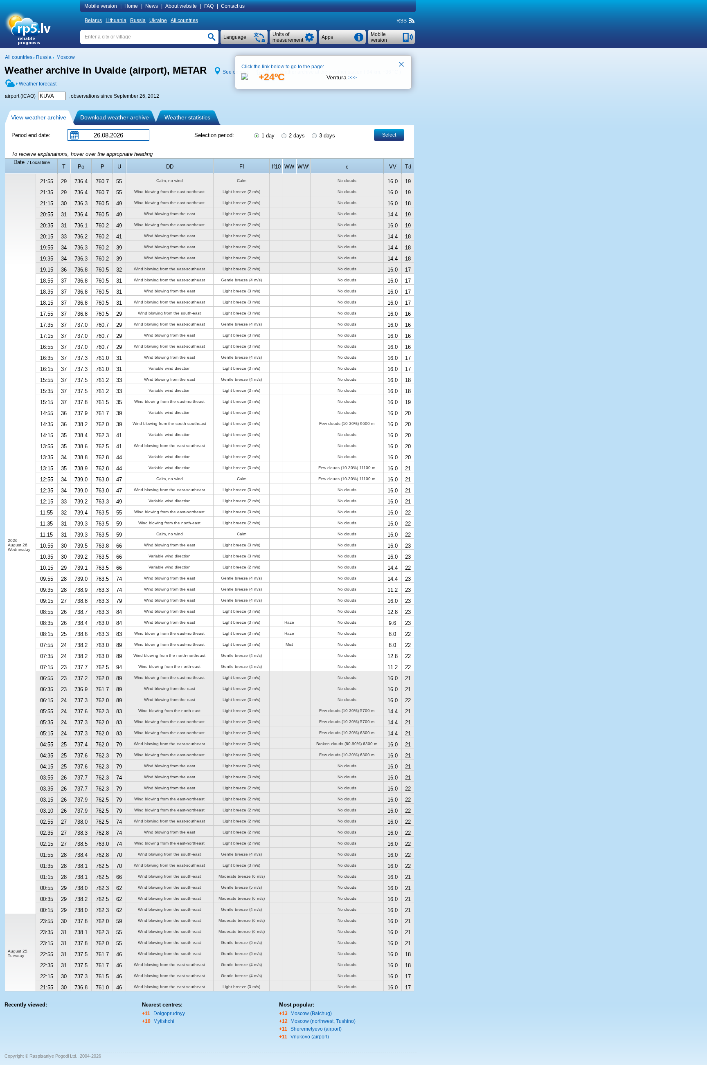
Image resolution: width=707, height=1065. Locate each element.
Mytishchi (163, 1021)
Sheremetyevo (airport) (316, 1029)
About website (181, 6)
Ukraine (158, 20)
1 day (267, 136)
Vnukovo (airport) (309, 1037)
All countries (184, 20)
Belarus (93, 20)
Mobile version (100, 6)
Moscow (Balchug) (311, 1013)
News (151, 6)
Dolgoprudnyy (169, 1013)
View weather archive (38, 117)
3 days (326, 136)
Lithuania (116, 20)
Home (131, 6)
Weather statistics (187, 117)
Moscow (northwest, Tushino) (323, 1021)
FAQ (209, 6)
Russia (138, 20)
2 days (296, 136)
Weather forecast (37, 84)
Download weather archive (114, 117)
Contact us (233, 6)
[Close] (402, 65)
